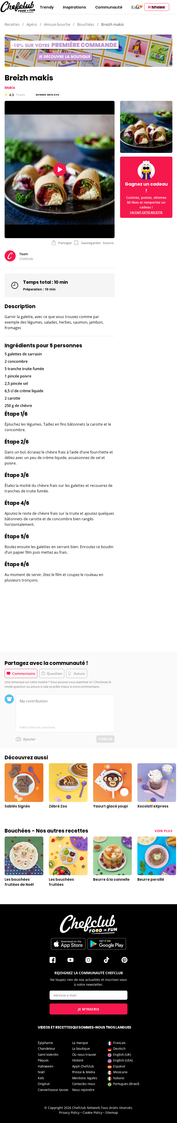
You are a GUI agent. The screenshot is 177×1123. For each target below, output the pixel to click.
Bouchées (85, 24)
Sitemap (111, 1112)
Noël (41, 1072)
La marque (80, 1043)
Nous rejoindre (83, 1090)
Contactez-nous (83, 1084)
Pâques (43, 1060)
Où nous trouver (84, 1054)
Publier (105, 739)
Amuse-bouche (57, 24)
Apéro (32, 24)
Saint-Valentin (48, 1054)
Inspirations (74, 7)
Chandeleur (46, 1048)
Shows (158, 7)
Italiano (118, 1078)
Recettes (22, 7)
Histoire (78, 1060)
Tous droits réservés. (117, 1107)
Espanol (119, 1066)
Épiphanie (45, 1043)
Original (44, 1084)
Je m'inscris (88, 1009)
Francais (119, 1043)
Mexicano (120, 1072)
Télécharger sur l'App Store (68, 944)
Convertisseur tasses (53, 1090)
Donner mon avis (47, 94)
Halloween (45, 1066)
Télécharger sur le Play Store (106, 944)
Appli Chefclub (83, 1066)
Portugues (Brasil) (126, 1084)
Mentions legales (84, 1078)
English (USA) (123, 1060)
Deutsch (119, 1048)
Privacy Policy (69, 1112)
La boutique (81, 1048)
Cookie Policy (92, 1112)
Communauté (108, 7)
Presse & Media (83, 1072)
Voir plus (163, 831)
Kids (41, 1078)
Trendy (47, 7)
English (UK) (122, 1054)
